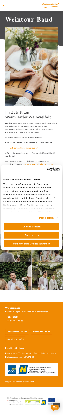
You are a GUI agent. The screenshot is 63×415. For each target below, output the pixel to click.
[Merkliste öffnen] (10, 5)
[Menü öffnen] (3, 5)
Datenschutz (27, 353)
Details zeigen (46, 218)
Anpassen (30, 235)
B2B (15, 348)
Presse (21, 348)
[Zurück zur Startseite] (50, 5)
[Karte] (8, 5)
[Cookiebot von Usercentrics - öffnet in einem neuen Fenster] (47, 169)
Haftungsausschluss (13, 357)
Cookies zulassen (32, 226)
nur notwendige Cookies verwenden (31, 243)
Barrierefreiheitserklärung (45, 353)
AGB (18, 353)
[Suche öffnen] (12, 5)
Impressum (10, 353)
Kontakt (8, 348)
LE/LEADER (29, 357)
